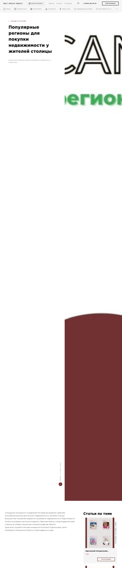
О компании (68, 3)
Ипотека (59, 3)
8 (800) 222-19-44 (90, 3)
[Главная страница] (13, 3)
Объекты (51, 3)
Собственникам (110, 3)
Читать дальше (106, 559)
